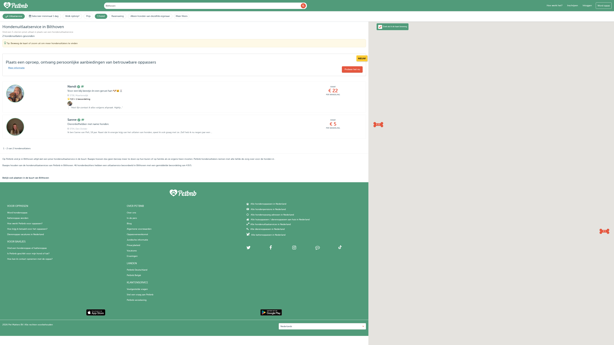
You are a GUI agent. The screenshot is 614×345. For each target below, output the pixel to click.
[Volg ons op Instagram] (294, 248)
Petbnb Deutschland (137, 270)
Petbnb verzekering (136, 300)
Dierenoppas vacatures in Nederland (25, 234)
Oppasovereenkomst (137, 234)
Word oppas (604, 5)
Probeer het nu (352, 69)
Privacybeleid (133, 245)
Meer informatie (16, 68)
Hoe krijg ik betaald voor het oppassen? (27, 229)
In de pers (132, 218)
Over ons (131, 212)
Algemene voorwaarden (139, 229)
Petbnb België (134, 275)
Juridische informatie (137, 240)
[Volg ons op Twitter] (248, 248)
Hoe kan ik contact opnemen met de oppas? (29, 259)
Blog (129, 223)
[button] (378, 124)
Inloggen (587, 5)
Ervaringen (132, 256)
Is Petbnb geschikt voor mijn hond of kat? (28, 253)
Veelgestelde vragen (137, 289)
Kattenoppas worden (17, 218)
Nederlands (286, 326)
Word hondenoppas (17, 212)
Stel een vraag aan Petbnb (140, 294)
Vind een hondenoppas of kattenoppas (27, 248)
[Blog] (317, 248)
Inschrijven (572, 5)
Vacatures (132, 250)
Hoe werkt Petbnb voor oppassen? (24, 223)
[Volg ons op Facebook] (270, 248)
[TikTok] (340, 248)
